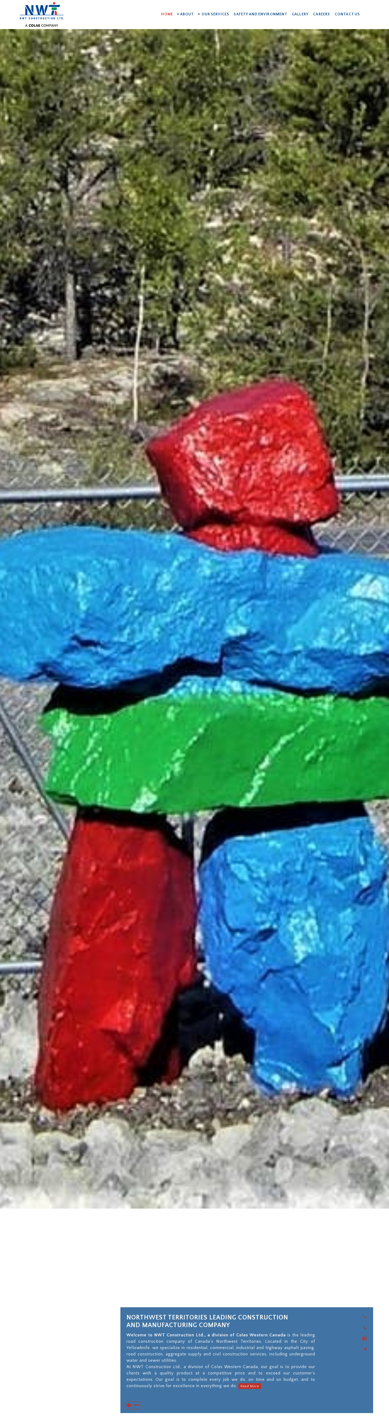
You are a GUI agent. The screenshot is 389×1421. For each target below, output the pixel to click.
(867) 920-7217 (359, 1334)
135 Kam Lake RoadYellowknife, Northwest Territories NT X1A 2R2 (354, 1367)
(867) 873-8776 (359, 1344)
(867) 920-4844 (358, 1323)
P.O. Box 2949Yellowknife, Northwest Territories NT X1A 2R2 (354, 1401)
